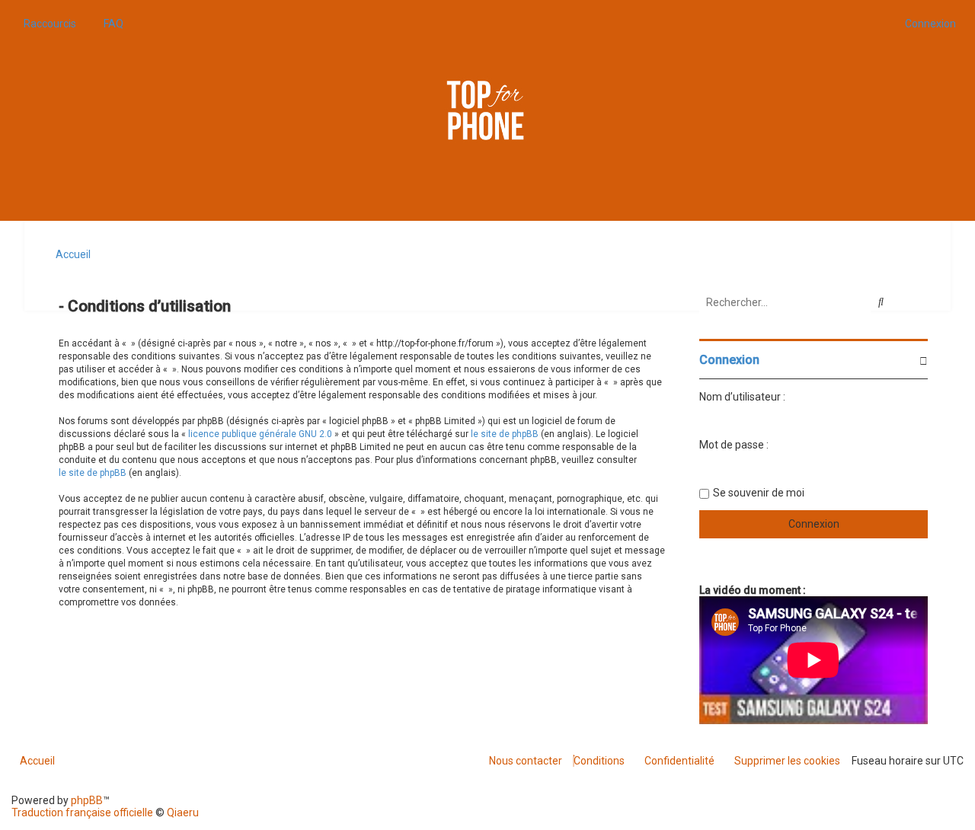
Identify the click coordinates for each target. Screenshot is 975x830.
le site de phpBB (505, 434)
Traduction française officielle (82, 812)
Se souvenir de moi (758, 493)
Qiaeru (183, 812)
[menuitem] (109, 24)
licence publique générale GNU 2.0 (260, 434)
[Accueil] (487, 110)
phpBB (87, 800)
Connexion (729, 360)
